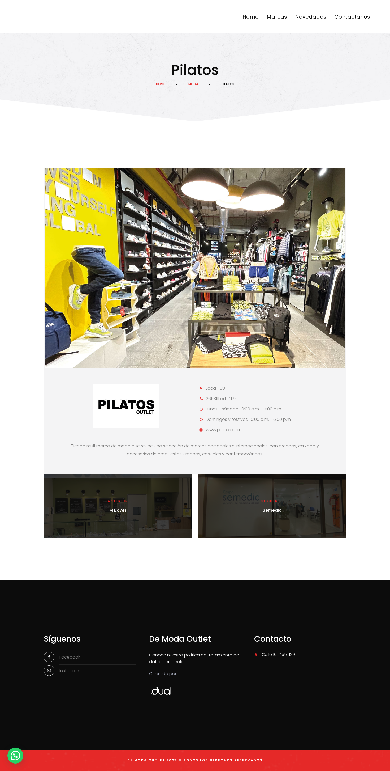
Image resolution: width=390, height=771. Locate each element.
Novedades (310, 16)
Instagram (70, 671)
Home (250, 16)
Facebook (69, 657)
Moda (193, 84)
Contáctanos (352, 16)
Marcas (277, 16)
